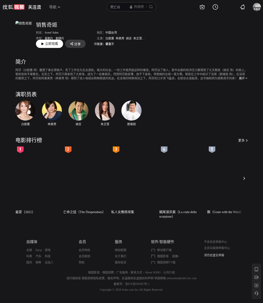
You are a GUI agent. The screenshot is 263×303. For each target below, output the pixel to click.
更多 (241, 140)
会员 (82, 242)
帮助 (81, 262)
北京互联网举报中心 (217, 248)
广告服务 (122, 272)
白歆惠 (109, 38)
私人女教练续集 (122, 212)
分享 (77, 44)
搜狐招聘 (108, 272)
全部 (29, 250)
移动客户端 (164, 250)
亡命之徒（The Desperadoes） (84, 212)
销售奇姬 (46, 25)
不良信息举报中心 (215, 241)
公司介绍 (169, 272)
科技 (48, 256)
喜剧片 (49, 38)
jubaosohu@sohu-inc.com (182, 278)
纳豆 (129, 38)
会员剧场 (84, 256)
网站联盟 (120, 250)
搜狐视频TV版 (166, 262)
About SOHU (153, 272)
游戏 (48, 250)
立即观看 (51, 43)
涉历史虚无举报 (214, 255)
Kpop (39, 250)
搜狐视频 (13, 7)
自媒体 (31, 242)
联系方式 (136, 272)
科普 (29, 256)
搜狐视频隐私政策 (93, 278)
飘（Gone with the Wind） (225, 212)
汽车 (38, 256)
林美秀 (120, 38)
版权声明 (113, 278)
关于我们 (120, 256)
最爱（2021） (25, 212)
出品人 (49, 262)
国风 (29, 262)
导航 (53, 7)
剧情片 (60, 38)
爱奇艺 (109, 43)
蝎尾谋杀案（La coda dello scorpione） (178, 214)
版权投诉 (120, 262)
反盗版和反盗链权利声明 (137, 278)
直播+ (175, 256)
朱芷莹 (137, 38)
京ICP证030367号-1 (137, 284)
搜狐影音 (163, 256)
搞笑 (38, 262)
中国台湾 (111, 32)
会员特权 (84, 250)
